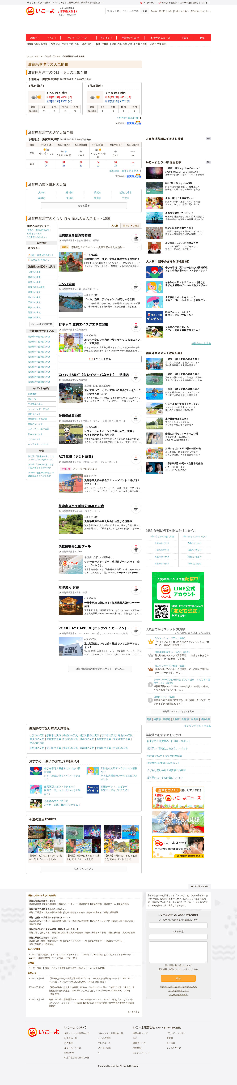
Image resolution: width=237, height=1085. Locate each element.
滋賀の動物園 (49, 904)
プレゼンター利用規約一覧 (110, 1033)
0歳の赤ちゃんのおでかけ (162, 536)
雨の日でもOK (165, 11)
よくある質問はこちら (178, 990)
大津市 (41, 192)
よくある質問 (104, 1038)
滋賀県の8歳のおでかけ (39, 377)
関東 (53, 43)
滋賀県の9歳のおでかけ (39, 382)
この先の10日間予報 (127, 118)
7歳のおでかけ (195, 557)
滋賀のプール (110, 904)
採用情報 (137, 1048)
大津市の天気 (34, 272)
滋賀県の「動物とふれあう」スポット (167, 748)
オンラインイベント (78, 37)
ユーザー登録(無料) (189, 3)
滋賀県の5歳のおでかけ (39, 362)
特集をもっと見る (201, 343)
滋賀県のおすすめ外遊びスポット (165, 777)
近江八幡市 (126, 192)
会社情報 (171, 1043)
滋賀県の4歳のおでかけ (39, 356)
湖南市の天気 (34, 317)
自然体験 (32, 394)
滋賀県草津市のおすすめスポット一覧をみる (100, 668)
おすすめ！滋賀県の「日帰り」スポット (169, 741)
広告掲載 (68, 1043)
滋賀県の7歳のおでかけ (39, 372)
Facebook (69, 1053)
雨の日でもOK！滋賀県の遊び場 (164, 755)
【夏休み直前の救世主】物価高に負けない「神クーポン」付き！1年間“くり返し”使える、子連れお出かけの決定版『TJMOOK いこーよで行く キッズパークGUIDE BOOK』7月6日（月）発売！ (92, 990)
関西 (114, 43)
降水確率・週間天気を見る (124, 171)
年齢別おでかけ (130, 37)
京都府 (166, 719)
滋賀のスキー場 (55, 941)
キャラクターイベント (38, 444)
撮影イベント (34, 414)
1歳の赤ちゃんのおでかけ (195, 536)
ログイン (205, 3)
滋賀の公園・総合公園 (122, 921)
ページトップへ (201, 886)
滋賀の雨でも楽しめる (39, 932)
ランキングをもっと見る (197, 725)
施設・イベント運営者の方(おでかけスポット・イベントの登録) (75, 968)
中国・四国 (141, 43)
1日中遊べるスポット (201, 11)
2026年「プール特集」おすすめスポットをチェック (41, 466)
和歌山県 (205, 719)
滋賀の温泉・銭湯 (37, 941)
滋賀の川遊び (35, 924)
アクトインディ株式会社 (168, 1027)
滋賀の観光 (123, 904)
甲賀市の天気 (34, 307)
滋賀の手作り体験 (53, 912)
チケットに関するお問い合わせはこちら (178, 986)
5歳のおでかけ (195, 550)
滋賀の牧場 (96, 904)
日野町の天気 (37, 748)
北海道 (44, 43)
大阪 (119, 43)
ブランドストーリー (176, 1033)
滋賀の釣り (84, 904)
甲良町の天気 (103, 748)
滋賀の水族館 (128, 932)
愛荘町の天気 (70, 748)
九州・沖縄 (155, 43)
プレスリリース (174, 1048)
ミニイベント (34, 439)
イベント (52, 37)
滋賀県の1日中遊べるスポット (163, 763)
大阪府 (176, 719)
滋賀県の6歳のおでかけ (39, 367)
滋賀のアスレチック (100, 921)
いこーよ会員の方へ (178, 994)
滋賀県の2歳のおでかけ (39, 346)
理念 (135, 1038)
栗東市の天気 (34, 302)
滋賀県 (157, 719)
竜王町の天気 (53, 748)
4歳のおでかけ (162, 550)
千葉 (71, 43)
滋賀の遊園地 (35, 904)
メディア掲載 (104, 1048)
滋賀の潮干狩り (96, 941)
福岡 (164, 43)
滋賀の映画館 (76, 932)
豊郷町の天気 (87, 748)
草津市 (41, 197)
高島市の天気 (103, 739)
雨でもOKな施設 (131, 225)
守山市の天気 (34, 297)
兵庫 (130, 43)
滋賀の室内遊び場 (60, 932)
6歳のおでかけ (162, 557)
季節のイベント (35, 424)
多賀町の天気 (120, 748)
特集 (202, 37)
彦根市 (69, 192)
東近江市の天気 (121, 739)
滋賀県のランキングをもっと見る (178, 711)
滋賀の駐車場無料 (81, 921)
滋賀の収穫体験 (94, 912)
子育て (185, 37)
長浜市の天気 (34, 282)
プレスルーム (104, 1043)
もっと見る (132, 1012)
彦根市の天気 (34, 277)
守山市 (69, 197)
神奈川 (65, 43)
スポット (35, 37)
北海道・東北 (33, 43)
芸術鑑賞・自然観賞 (37, 419)
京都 (125, 43)
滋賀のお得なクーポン (39, 921)
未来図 (170, 1038)
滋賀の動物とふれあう (74, 912)
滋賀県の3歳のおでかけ (39, 351)
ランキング (106, 37)
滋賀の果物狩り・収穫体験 (41, 944)
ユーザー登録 (35, 968)
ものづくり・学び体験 (38, 429)
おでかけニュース (160, 37)
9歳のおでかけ (195, 563)
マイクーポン (149, 3)
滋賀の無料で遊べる (61, 921)
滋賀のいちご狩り (114, 941)
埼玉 (76, 43)
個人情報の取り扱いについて (178, 965)
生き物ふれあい (35, 404)
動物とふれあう (181, 11)
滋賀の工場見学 (36, 912)
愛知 (90, 43)
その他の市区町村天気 (41, 324)
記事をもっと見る (84, 868)
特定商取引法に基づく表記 (76, 1057)
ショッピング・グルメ (38, 409)
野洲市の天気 (34, 312)
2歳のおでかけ (162, 543)
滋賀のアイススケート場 (75, 941)
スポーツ (32, 399)
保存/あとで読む (169, 3)
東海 (84, 43)
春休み (154, 11)
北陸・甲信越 (102, 43)
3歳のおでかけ (195, 543)
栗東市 (97, 197)
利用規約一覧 (70, 1038)
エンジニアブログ (141, 1053)
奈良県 (194, 719)
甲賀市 (125, 197)
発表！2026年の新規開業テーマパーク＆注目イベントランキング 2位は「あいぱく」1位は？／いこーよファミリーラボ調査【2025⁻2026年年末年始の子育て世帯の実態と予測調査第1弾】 (91, 1002)
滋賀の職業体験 (111, 912)
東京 (58, 43)
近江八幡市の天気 (36, 287)
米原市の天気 (37, 742)
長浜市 (97, 192)
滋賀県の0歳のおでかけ (39, 336)
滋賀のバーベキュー (67, 904)
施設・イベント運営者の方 (76, 1033)
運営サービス (139, 1043)
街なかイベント (35, 434)
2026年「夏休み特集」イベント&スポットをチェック (41, 458)
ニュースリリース (72, 1048)
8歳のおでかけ (162, 563)
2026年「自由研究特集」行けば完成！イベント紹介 (41, 474)
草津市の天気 (34, 292)
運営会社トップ (140, 1033)
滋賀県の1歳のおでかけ (39, 341)
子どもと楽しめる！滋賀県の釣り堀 (166, 770)
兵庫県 (185, 719)
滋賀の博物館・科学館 (95, 932)
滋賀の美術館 (114, 932)
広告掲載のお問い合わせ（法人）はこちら (178, 969)
